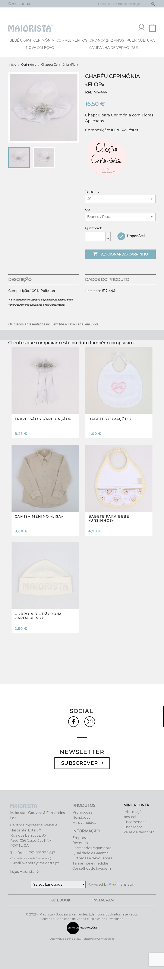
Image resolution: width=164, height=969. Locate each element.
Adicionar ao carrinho (120, 254)
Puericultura (140, 40)
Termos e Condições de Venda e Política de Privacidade (82, 919)
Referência (93, 291)
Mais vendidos (84, 823)
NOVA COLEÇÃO (40, 48)
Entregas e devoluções (92, 858)
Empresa (80, 838)
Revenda (80, 843)
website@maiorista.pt (40, 863)
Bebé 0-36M (20, 40)
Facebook (60, 900)
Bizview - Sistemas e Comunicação (93, 938)
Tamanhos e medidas (90, 863)
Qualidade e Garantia (90, 853)
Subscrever (83, 763)
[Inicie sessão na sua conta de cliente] (141, 27)
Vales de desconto (139, 832)
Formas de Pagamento (91, 848)
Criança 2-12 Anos (106, 40)
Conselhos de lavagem (91, 868)
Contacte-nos (19, 4)
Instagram (103, 900)
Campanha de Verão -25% (113, 48)
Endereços (133, 827)
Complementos (71, 40)
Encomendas (135, 822)
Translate (125, 884)
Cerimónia (43, 40)
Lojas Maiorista (25, 872)
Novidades (81, 817)
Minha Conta (136, 805)
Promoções (82, 812)
